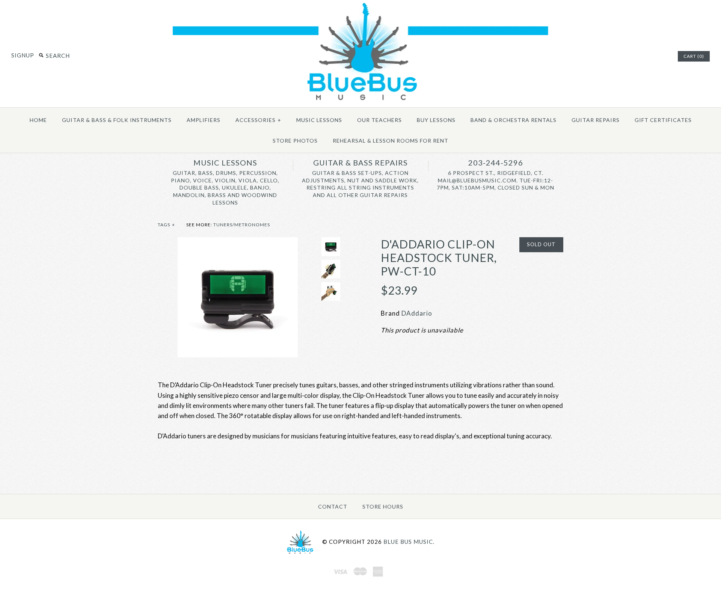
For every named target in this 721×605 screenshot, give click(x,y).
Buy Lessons (436, 120)
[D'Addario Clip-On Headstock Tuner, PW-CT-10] (238, 242)
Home (38, 120)
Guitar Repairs (596, 120)
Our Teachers (379, 120)
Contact (332, 506)
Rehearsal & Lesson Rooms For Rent (390, 140)
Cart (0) (693, 56)
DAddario (416, 313)
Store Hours (382, 506)
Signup (22, 55)
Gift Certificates (663, 120)
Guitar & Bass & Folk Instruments (117, 120)
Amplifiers (203, 120)
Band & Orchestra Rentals (514, 120)
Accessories (258, 120)
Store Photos (295, 140)
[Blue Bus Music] (360, 100)
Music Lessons (319, 120)
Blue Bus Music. (408, 541)
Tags (166, 224)
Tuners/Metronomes (241, 224)
